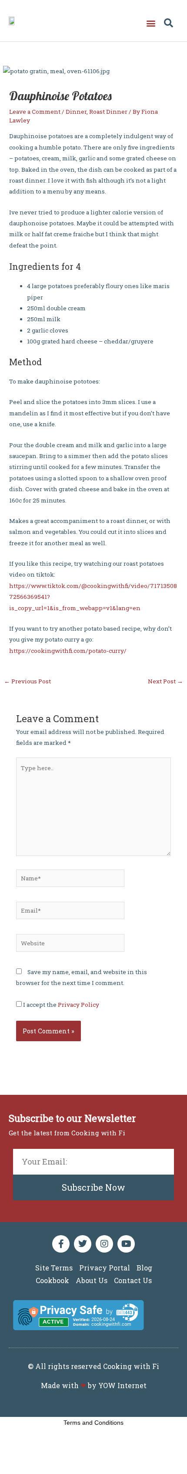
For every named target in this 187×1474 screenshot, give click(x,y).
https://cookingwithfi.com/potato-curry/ (68, 651)
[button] (151, 23)
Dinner (76, 111)
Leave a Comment (34, 111)
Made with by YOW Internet (94, 1385)
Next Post (165, 681)
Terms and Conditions (93, 1422)
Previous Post (27, 681)
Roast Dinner (108, 111)
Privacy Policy (78, 1005)
